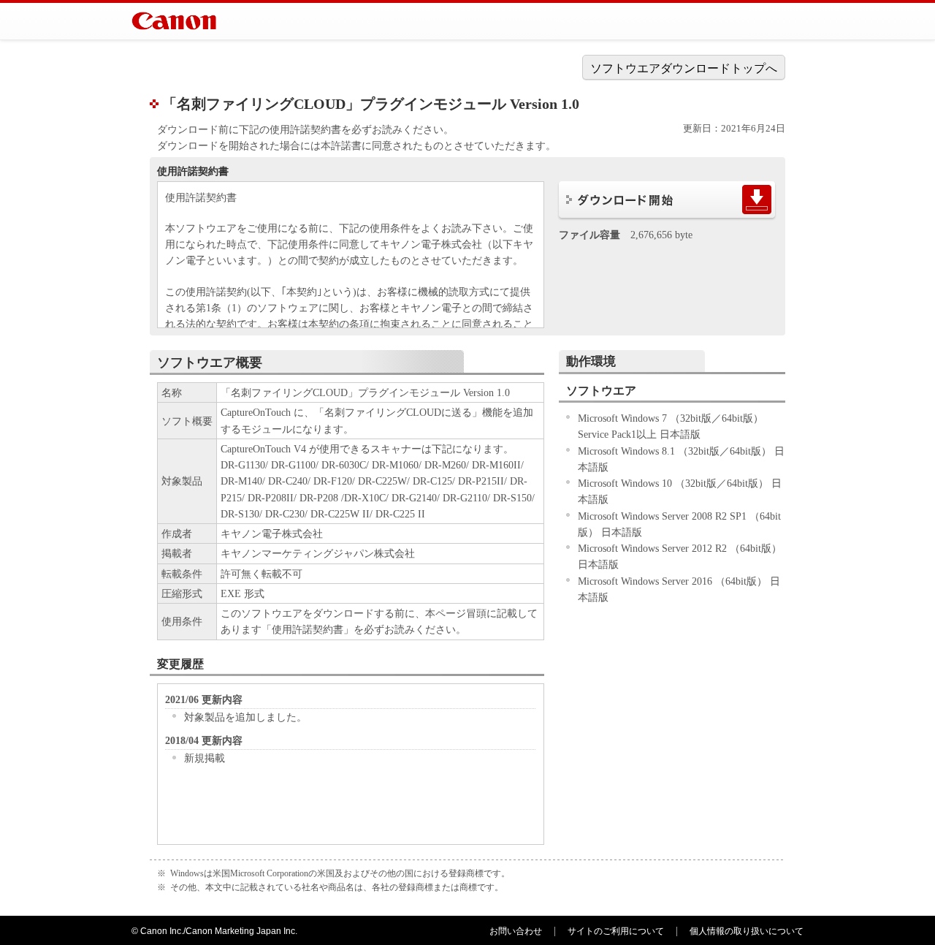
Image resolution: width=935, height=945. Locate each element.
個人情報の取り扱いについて (747, 931)
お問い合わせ (515, 931)
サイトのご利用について (616, 931)
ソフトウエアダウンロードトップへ (683, 68)
